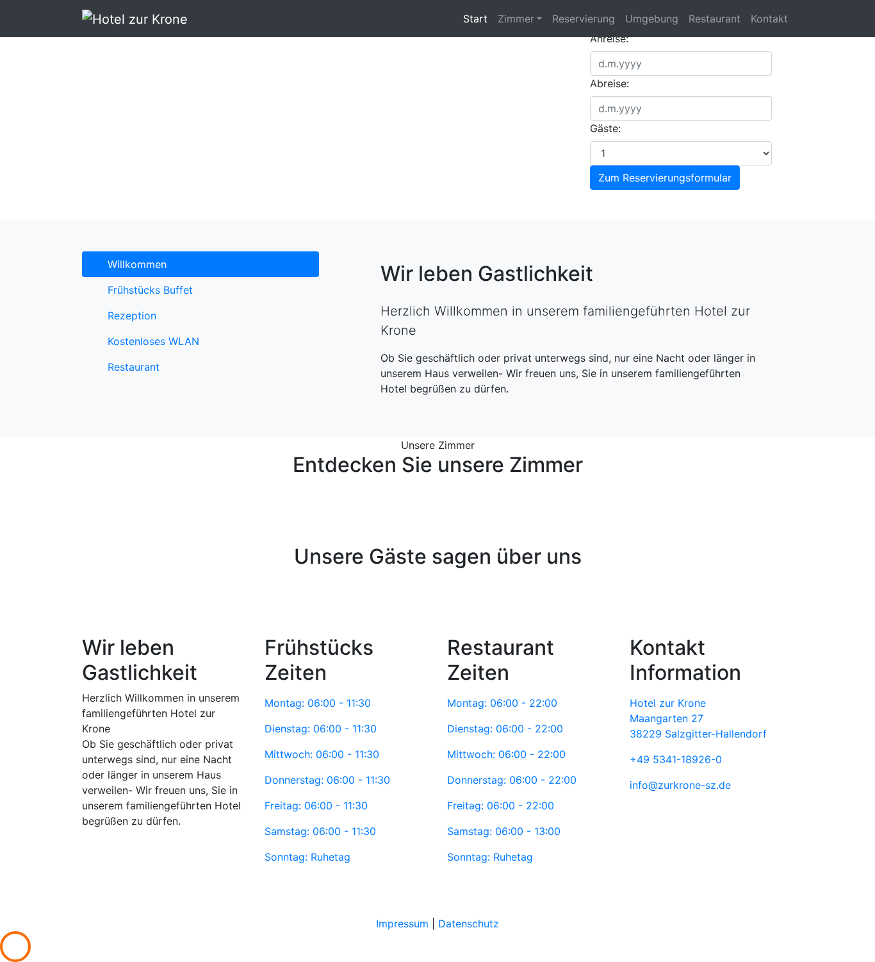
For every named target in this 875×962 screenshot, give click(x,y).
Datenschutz (468, 923)
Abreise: (609, 83)
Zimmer (516, 18)
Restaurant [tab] (133, 366)
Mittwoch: (322, 754)
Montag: (318, 702)
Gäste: (605, 128)
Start (475, 18)
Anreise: (609, 38)
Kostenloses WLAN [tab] (153, 341)
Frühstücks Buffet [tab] (150, 289)
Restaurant (714, 18)
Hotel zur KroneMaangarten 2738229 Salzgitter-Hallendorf (698, 718)
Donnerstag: (327, 779)
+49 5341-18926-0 (676, 759)
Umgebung (651, 18)
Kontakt (769, 18)
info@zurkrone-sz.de (680, 785)
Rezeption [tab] (132, 315)
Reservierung (583, 18)
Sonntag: (307, 856)
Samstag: (320, 831)
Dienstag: (321, 728)
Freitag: (316, 805)
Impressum (402, 923)
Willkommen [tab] (137, 264)
